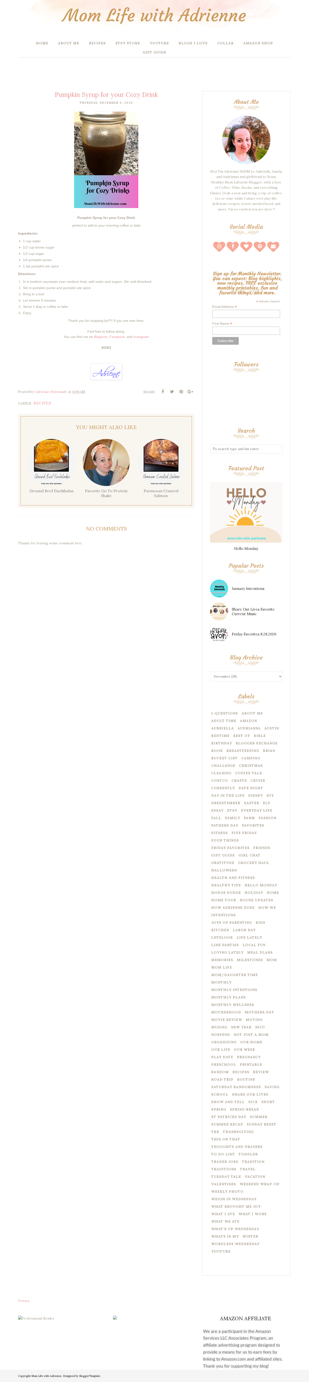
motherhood (226, 1012)
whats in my (225, 1236)
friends (261, 848)
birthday (221, 743)
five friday (244, 833)
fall (216, 818)
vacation (255, 1176)
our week (244, 1049)
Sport (268, 1102)
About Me (252, 713)
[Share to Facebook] (163, 392)
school (219, 1094)
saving (272, 1087)
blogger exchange (257, 743)
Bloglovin (101, 337)
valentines (223, 1184)
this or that (225, 1139)
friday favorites (230, 848)
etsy (232, 810)
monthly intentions (234, 990)
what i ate (223, 1214)
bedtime (220, 736)
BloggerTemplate (89, 1376)
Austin (271, 728)
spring (218, 1109)
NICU (260, 1027)
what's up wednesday (235, 1229)
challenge (223, 765)
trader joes (224, 1162)
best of (241, 736)
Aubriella (222, 728)
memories (222, 960)
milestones (250, 960)
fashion (267, 818)
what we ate (225, 1221)
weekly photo (227, 1191)
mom (272, 960)
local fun (254, 945)
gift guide (223, 855)
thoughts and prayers (237, 1147)
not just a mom (251, 1034)
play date (222, 1057)
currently (223, 788)
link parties (225, 945)
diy (270, 795)
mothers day (259, 1012)
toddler (248, 1154)
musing (219, 1027)
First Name (222, 323)
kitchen (220, 930)
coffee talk (248, 773)
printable (251, 1064)
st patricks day (228, 1117)
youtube (221, 1251)
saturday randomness (236, 1087)
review (261, 1072)
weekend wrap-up (260, 1184)
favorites (253, 825)
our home (251, 1042)
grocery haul (253, 863)
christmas (251, 765)
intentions (223, 915)
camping (250, 758)
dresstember (225, 803)
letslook (222, 937)
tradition (253, 1162)
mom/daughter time (234, 975)
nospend (220, 1034)
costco (219, 780)
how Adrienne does (233, 907)
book (217, 750)
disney (255, 795)
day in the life (228, 795)
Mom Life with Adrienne (154, 15)
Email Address (224, 306)
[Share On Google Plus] (190, 392)
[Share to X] (172, 392)
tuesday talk (226, 1176)
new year (241, 1027)
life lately (249, 937)
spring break (244, 1109)
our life (220, 1049)
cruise (258, 780)
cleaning (221, 773)
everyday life (256, 810)
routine (246, 1079)
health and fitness (233, 878)
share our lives (250, 1094)
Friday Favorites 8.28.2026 (254, 634)
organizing (224, 1042)
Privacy (24, 1301)
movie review (226, 1020)
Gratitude (222, 863)
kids (260, 922)
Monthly (221, 982)
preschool (223, 1064)
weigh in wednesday (234, 1199)
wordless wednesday (235, 1244)
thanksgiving (238, 1132)
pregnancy (249, 1057)
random (220, 1072)
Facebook (117, 337)
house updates (256, 900)
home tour (223, 900)
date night (251, 788)
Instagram (141, 337)
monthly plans (228, 997)
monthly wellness (232, 1005)
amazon (248, 721)
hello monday (261, 885)
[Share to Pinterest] (181, 392)
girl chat (249, 855)
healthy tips (226, 885)
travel (248, 1169)
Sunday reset (261, 1124)
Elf (266, 803)
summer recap (227, 1124)
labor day (244, 930)
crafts (239, 780)
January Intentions (248, 588)
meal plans (260, 952)
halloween (224, 870)
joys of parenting (231, 922)
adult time (223, 721)
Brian (269, 750)
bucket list (224, 758)
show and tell (228, 1102)
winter (250, 1236)
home (273, 892)
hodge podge (226, 892)
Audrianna (249, 728)
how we (267, 907)
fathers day (224, 825)
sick (253, 1102)
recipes (42, 403)
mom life (221, 967)
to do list (223, 1154)
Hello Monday (246, 548)
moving (254, 1020)
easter (251, 803)
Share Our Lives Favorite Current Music (253, 611)
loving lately (227, 952)
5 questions (224, 713)
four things (225, 840)
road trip (222, 1079)
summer (258, 1117)
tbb (215, 1132)
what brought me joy (236, 1206)
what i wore (253, 1214)
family (232, 818)
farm (249, 818)
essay (217, 810)
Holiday (254, 892)
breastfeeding (242, 750)
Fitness (219, 833)
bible (260, 736)
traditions (223, 1169)
